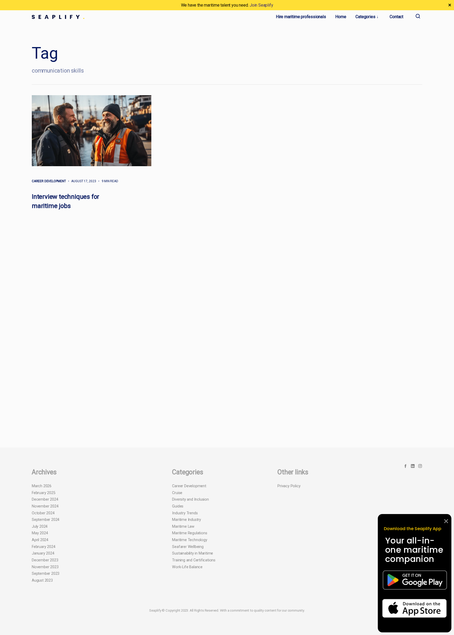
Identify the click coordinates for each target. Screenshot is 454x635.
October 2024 (43, 628)
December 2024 (45, 614)
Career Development (49, 181)
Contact (396, 16)
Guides (177, 621)
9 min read (107, 181)
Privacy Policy (288, 601)
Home (340, 16)
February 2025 (43, 608)
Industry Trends (185, 628)
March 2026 (41, 601)
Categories (365, 16)
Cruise (177, 608)
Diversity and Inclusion (190, 614)
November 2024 (45, 621)
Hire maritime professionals (301, 16)
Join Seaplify (261, 5)
